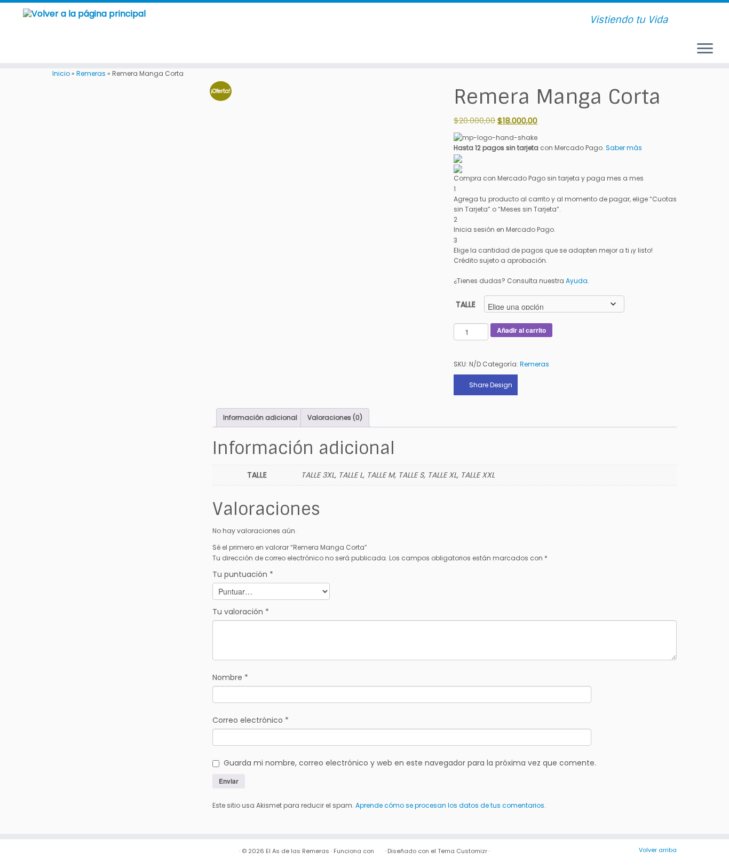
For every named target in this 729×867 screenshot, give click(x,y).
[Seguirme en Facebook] (217, 20)
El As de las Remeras (297, 851)
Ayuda (577, 280)
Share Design (490, 384)
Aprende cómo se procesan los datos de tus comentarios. (450, 805)
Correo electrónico (250, 720)
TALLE (466, 304)
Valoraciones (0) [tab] (334, 417)
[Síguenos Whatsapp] (284, 20)
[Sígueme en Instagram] (244, 20)
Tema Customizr (462, 851)
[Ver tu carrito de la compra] (707, 15)
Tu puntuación (242, 574)
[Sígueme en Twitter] (230, 20)
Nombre (230, 677)
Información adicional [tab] (260, 417)
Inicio (61, 73)
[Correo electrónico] (204, 20)
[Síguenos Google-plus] (271, 20)
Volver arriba (658, 850)
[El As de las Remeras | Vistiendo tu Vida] (84, 13)
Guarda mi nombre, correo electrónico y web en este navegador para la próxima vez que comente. (410, 762)
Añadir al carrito (521, 330)
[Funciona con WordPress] (379, 849)
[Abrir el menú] (705, 49)
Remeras (91, 73)
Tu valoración (240, 611)
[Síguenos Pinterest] (257, 20)
